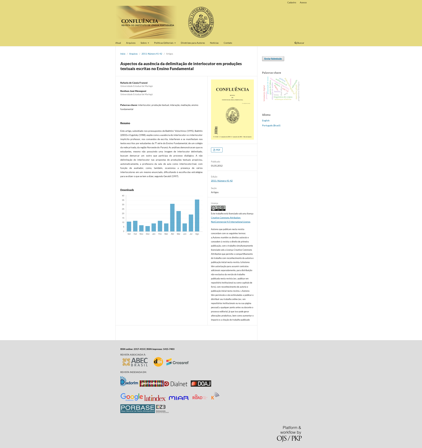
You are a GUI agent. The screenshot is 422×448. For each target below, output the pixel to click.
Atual (118, 42)
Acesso (303, 2)
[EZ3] (162, 412)
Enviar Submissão (273, 58)
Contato (228, 42)
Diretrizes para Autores (193, 42)
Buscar (300, 42)
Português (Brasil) (271, 125)
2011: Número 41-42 (152, 53)
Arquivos (131, 42)
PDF (218, 150)
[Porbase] (137, 412)
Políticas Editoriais (164, 42)
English (266, 120)
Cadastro (291, 2)
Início (122, 53)
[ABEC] (135, 366)
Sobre (144, 42)
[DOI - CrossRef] (171, 366)
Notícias (214, 42)
